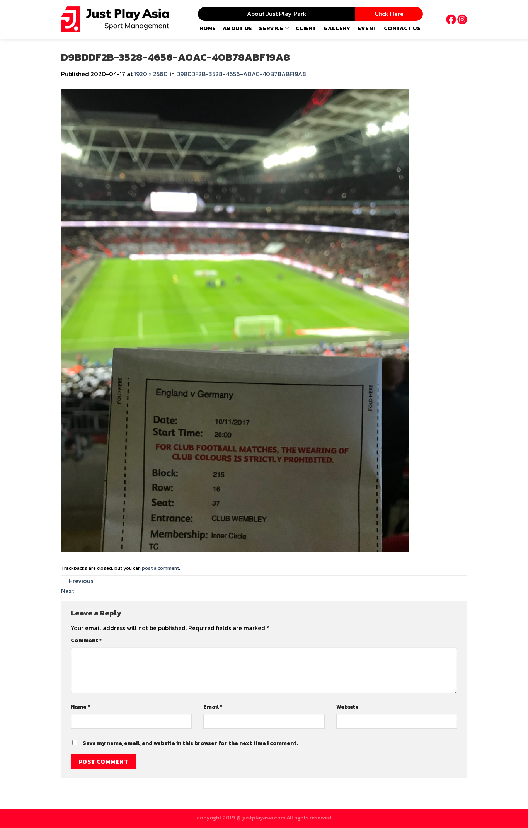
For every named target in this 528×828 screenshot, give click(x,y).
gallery (337, 28)
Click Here (389, 13)
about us (237, 28)
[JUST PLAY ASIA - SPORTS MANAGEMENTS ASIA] (115, 19)
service (271, 28)
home (207, 28)
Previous (77, 580)
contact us (402, 28)
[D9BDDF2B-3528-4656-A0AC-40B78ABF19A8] (235, 319)
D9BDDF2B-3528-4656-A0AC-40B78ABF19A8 (241, 73)
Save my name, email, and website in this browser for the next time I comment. (190, 743)
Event (367, 28)
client (306, 28)
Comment (86, 640)
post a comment (160, 568)
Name (80, 706)
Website (347, 706)
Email (212, 706)
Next (71, 590)
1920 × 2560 (151, 73)
